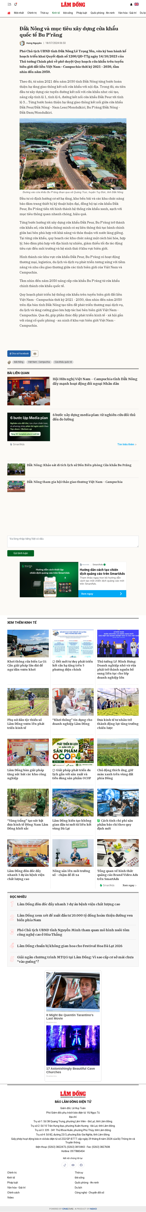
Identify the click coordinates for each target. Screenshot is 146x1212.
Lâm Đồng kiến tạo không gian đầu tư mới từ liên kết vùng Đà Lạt (71, 824)
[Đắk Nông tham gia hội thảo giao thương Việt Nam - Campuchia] (16, 486)
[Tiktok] (65, 1165)
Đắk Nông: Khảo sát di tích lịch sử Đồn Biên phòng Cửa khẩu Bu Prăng (79, 465)
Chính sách (13, 1192)
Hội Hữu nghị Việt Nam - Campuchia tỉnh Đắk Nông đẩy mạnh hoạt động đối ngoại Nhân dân (95, 381)
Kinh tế (56, 12)
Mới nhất (19, 12)
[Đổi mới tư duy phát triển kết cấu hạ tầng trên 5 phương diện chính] (73, 643)
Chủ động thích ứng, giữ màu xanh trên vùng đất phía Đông (115, 774)
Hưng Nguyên (34, 43)
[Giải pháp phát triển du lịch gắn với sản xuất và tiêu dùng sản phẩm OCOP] (73, 752)
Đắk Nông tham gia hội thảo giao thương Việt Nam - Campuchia (74, 482)
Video (10, 1197)
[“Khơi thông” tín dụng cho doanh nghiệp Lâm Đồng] (73, 702)
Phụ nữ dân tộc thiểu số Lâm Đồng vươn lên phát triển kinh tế (25, 724)
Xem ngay (87, 593)
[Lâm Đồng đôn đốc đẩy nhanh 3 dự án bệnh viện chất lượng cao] (28, 853)
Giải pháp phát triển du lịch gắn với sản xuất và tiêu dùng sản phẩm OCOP (71, 774)
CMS (67, 1209)
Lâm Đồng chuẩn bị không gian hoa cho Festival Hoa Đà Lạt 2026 (69, 946)
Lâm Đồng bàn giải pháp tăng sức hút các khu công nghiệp (26, 774)
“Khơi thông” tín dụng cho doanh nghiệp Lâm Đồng (72, 722)
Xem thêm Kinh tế (21, 622)
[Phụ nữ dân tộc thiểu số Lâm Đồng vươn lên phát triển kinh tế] (28, 702)
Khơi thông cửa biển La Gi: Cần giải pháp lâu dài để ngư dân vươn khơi (27, 665)
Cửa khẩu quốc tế (63, 362)
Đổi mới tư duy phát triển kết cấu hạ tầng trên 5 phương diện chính (72, 665)
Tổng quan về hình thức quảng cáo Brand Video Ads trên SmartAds (117, 875)
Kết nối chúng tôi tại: (73, 1158)
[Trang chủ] (9, 13)
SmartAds (19, 444)
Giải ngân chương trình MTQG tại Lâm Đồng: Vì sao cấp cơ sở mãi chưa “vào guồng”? (75, 959)
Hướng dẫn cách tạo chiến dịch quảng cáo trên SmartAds (102, 571)
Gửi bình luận (21, 553)
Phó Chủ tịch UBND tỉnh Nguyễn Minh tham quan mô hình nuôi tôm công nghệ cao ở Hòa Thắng (73, 932)
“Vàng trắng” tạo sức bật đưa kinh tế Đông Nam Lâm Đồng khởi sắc (27, 824)
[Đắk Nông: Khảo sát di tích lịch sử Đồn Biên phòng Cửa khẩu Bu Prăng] (16, 469)
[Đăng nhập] (131, 4)
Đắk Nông (18, 362)
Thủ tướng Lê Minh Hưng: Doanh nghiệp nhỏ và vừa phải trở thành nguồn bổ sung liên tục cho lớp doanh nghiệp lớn (116, 669)
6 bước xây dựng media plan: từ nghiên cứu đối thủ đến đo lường (94, 417)
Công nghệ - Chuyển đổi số (89, 1192)
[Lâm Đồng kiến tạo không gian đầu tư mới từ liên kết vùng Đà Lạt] (73, 802)
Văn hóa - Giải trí (127, 12)
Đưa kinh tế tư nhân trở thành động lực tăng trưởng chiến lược (118, 724)
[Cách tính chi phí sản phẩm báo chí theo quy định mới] (118, 802)
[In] (35, 353)
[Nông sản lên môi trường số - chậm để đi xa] (73, 853)
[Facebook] (81, 1165)
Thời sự (44, 12)
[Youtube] (73, 1165)
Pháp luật (81, 12)
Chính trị (32, 12)
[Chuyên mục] (9, 4)
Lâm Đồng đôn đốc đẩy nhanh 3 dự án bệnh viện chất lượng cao (26, 875)
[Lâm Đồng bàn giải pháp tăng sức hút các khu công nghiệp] (28, 752)
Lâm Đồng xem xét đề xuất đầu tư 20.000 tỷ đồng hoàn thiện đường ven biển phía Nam (75, 917)
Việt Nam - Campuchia (39, 362)
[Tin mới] (15, 4)
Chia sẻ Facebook (20, 353)
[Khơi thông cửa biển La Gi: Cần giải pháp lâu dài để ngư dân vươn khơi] (28, 643)
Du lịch (78, 1187)
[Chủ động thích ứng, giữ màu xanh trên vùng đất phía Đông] (118, 752)
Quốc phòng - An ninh (103, 12)
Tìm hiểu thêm (125, 444)
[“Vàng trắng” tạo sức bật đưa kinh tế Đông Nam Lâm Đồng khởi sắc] (28, 802)
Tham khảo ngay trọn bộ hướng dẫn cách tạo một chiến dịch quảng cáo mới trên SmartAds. (102, 580)
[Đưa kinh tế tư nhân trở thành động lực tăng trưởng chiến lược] (118, 702)
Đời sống (68, 12)
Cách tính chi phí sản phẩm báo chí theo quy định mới (115, 824)
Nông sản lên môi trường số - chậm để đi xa (71, 873)
